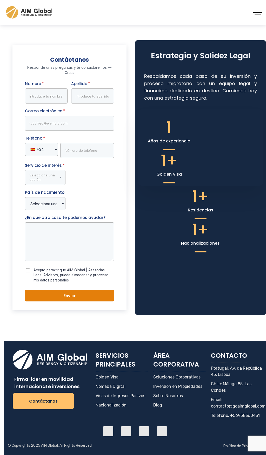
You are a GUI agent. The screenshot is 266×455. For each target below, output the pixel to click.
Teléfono (35, 138)
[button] (45, 177)
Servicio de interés (45, 165)
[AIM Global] (29, 12)
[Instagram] (144, 431)
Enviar (69, 295)
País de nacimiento (44, 192)
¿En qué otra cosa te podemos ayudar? (65, 217)
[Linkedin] (108, 431)
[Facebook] (126, 431)
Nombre (34, 83)
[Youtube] (162, 431)
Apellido (80, 83)
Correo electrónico (45, 111)
